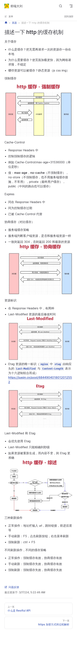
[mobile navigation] (71, 6)
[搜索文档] (60, 6)
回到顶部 (68, 16)
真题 (14, 22)
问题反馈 (14, 587)
